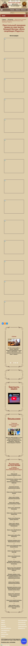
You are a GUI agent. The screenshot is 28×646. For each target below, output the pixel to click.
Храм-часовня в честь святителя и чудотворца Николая (14, 606)
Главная (12, 9)
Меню (3, 15)
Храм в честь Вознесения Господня (14, 556)
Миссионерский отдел (6, 628)
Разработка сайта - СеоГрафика (8, 642)
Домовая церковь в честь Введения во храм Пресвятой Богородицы (14, 562)
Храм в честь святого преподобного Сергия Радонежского (14, 524)
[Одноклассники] (5, 323)
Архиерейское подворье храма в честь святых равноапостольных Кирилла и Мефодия (14, 480)
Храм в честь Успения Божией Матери (14, 492)
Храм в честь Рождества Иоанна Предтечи (14, 519)
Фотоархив (10, 19)
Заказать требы (4, 634)
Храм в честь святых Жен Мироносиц (14, 535)
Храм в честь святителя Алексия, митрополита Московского (14, 595)
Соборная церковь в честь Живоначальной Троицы (14, 541)
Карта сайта (3, 632)
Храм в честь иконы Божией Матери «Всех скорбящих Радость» (14, 569)
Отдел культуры (21, 622)
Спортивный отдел (5, 630)
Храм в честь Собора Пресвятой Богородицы (14, 498)
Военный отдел (21, 628)
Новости (18, 9)
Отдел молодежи (22, 624)
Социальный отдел (22, 626)
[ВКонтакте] (3, 323)
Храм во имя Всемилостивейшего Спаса (14, 474)
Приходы (3, 624)
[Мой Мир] (7, 323)
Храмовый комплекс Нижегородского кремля (14, 487)
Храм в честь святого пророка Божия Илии (14, 513)
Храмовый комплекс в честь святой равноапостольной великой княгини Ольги (14, 588)
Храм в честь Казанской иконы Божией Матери (14, 546)
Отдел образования (22, 620)
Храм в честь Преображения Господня (14, 530)
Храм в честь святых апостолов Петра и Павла (14, 503)
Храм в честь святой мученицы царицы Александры (14, 601)
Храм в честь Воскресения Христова (14, 551)
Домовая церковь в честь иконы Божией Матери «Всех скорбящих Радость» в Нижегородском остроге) (14, 576)
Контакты (23, 9)
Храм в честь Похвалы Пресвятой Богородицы (14, 582)
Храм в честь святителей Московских (14, 508)
